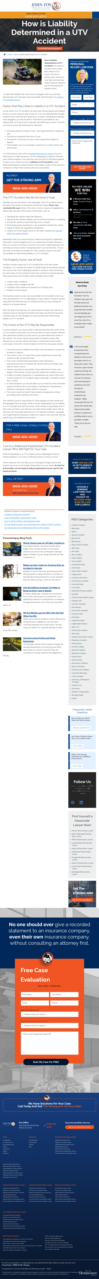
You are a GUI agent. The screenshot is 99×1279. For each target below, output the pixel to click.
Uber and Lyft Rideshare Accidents (80, 681)
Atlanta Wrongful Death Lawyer (11, 1164)
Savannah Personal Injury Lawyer (14, 1212)
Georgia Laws (77, 601)
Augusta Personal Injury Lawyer (14, 1185)
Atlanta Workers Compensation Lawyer (65, 1151)
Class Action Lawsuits (79, 571)
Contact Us (6, 1153)
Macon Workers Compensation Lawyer (65, 1199)
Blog (30, 1146)
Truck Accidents (77, 676)
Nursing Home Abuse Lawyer (82, 637)
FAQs (10, 54)
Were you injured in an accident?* (82, 129)
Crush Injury (76, 587)
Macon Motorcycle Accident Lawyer (64, 1192)
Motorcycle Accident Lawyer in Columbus (40, 1192)
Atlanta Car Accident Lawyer (62, 1140)
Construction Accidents (80, 581)
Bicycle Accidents (78, 535)
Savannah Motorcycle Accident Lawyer (13, 1219)
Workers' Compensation (80, 692)
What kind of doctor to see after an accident (15, 1250)
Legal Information (78, 620)
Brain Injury (75, 548)
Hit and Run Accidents (80, 610)
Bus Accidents (77, 555)
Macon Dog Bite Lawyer (61, 1194)
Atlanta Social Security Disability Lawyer (65, 1153)
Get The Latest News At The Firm (81, 1127)
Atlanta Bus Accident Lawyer (10, 1170)
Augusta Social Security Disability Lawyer (14, 1201)
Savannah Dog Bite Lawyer (10, 1221)
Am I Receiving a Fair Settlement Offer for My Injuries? (27, 528)
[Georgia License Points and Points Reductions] (12, 644)
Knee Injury (76, 617)
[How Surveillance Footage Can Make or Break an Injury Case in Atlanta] (12, 593)
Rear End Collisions (78, 650)
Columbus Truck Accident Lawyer (38, 1190)
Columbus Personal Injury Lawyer (40, 1185)
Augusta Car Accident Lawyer (11, 1188)
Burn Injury (75, 551)
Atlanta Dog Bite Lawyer (61, 1146)
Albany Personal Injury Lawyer (82, 863)
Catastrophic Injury (78, 564)
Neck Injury (76, 634)
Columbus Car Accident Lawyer (37, 1188)
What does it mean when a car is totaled (14, 1248)
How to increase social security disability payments (58, 1245)
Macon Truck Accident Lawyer (63, 1190)
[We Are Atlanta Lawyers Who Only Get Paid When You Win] (12, 618)
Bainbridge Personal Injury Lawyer (81, 873)
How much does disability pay (53, 1238)
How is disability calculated (52, 1249)
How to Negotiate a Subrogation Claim (20, 518)
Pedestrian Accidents (79, 640)
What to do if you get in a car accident (13, 1243)
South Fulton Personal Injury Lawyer (82, 867)
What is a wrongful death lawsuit (54, 1236)
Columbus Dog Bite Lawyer (36, 1194)
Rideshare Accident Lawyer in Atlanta (13, 1175)
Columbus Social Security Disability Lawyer (40, 1201)
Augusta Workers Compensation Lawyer (13, 1199)
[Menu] (95, 15)
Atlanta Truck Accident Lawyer (63, 1142)
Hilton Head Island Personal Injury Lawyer (81, 835)
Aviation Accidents (78, 525)
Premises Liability (78, 647)
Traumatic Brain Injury (79, 673)
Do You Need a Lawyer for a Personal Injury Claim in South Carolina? (32, 524)
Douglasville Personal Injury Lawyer (81, 859)
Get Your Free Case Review (82, 900)
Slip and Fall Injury (78, 666)
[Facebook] (71, 1266)
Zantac (74, 698)
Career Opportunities (8, 1144)
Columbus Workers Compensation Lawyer (40, 1199)
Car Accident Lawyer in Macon (63, 1188)
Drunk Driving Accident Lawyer (83, 597)
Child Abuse (76, 568)
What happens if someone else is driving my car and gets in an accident (22, 1245)
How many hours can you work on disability (57, 1242)
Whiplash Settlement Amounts (17, 515)
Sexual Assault (77, 660)
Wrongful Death (77, 695)
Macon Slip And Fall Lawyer (62, 1197)
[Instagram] (95, 1266)
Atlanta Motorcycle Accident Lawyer (64, 1144)
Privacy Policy (6, 1265)
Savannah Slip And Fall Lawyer (11, 1224)
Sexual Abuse (76, 657)
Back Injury (75, 528)
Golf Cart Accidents (79, 604)
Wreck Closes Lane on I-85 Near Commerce (43, 543)
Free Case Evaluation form (25, 493)
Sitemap (26, 1265)
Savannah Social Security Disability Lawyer (14, 1228)
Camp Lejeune (77, 558)
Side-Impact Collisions (80, 663)
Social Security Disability (80, 670)
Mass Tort (75, 627)
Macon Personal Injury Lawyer (65, 1185)
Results (5, 1146)
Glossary (31, 1144)
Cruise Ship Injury (78, 584)
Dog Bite (75, 594)
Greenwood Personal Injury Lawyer (81, 853)
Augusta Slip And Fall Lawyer (10, 1197)
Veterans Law (77, 685)
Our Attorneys (6, 1140)
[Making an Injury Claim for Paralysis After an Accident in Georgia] (12, 571)
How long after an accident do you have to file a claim (18, 1239)
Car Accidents (77, 561)
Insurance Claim (77, 614)
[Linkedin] (83, 1266)
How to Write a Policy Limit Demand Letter (22, 521)
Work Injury (76, 688)
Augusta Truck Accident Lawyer (11, 1190)
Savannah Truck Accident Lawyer (11, 1217)
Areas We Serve (33, 1140)
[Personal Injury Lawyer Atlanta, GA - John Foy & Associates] (49, 5)
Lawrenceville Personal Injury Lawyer (82, 844)
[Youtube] (89, 1266)
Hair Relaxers (76, 607)
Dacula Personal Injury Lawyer (82, 831)
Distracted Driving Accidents (82, 591)
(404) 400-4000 (35, 15)
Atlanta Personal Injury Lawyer (65, 1137)
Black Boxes (76, 541)
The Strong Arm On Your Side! (62, 1106)
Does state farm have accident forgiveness (14, 1241)
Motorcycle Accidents (79, 630)
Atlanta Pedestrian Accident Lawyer (12, 1168)
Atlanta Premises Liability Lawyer (11, 1166)
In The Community (8, 1142)
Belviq (74, 532)
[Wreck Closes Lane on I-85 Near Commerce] (12, 548)
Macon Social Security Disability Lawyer (65, 1201)
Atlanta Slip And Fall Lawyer (62, 1149)
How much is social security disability (55, 1240)
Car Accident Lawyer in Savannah (11, 1215)
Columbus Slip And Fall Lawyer (37, 1197)
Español (5, 1151)
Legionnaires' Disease (79, 624)
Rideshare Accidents (79, 653)
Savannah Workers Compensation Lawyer (14, 1226)
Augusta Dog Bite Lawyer (9, 1194)
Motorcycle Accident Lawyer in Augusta (13, 1192)
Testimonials (6, 1149)
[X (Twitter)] (77, 1266)
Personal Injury (77, 643)
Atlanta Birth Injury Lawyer (10, 1177)
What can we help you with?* (30, 1010)
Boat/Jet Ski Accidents (80, 545)
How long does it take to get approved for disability (59, 1247)
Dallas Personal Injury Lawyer (82, 848)
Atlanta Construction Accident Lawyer (13, 1173)
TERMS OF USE (17, 1265)
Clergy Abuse (76, 574)
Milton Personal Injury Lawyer (82, 840)
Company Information (79, 578)
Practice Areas (32, 1142)
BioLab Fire (76, 538)
